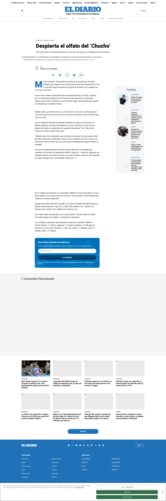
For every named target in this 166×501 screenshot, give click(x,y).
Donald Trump (62, 18)
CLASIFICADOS (86, 459)
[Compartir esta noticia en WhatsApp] (53, 75)
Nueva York (31, 3)
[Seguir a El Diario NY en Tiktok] (84, 445)
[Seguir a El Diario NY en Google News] (88, 445)
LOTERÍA (84, 470)
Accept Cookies (127, 497)
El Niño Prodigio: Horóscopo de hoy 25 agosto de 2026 (136, 99)
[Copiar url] (81, 75)
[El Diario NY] (83, 10)
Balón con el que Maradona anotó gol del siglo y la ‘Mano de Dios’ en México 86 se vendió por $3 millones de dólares (67, 417)
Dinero (114, 3)
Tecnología (25, 477)
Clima (93, 18)
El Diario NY (39, 40)
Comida (130, 3)
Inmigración (77, 3)
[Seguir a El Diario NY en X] (72, 445)
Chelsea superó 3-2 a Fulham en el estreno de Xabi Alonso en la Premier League (98, 383)
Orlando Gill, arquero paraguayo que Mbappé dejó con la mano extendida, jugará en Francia (97, 416)
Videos (152, 3)
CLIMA (83, 466)
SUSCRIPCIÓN (116, 462)
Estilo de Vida (141, 3)
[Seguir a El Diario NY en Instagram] (76, 445)
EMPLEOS (85, 462)
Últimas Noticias (17, 3)
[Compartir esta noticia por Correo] (74, 75)
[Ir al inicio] (29, 445)
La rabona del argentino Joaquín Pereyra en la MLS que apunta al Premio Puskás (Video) (35, 416)
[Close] (163, 492)
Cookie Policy (80, 487)
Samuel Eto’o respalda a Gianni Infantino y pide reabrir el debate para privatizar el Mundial (129, 416)
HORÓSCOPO (116, 466)
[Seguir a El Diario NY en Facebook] (69, 445)
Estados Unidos (45, 3)
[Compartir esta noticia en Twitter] (67, 75)
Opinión (54, 477)
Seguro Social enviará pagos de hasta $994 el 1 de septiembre (137, 147)
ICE (73, 18)
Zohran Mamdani (48, 18)
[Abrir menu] (22, 11)
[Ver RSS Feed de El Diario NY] (103, 445)
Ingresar (143, 10)
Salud (122, 3)
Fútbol (102, 18)
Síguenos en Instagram (116, 18)
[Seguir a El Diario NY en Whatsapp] (99, 445)
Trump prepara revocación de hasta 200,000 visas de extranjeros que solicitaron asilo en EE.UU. (136, 165)
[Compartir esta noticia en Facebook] (60, 75)
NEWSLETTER (116, 459)
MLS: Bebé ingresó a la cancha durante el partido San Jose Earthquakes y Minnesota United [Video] (35, 384)
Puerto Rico (83, 18)
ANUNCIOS (115, 470)
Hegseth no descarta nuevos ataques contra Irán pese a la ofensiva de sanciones (136, 133)
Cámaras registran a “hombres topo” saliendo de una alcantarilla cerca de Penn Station (136, 118)
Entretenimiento (91, 3)
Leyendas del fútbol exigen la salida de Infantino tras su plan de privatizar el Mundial (67, 383)
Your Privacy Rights (127, 487)
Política (66, 3)
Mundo (57, 3)
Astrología (135, 94)
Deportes (105, 3)
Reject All (127, 492)
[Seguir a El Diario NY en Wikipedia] (96, 445)
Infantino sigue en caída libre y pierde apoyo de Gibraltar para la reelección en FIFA (129, 383)
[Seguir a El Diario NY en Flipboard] (92, 445)
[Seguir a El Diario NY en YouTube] (80, 445)
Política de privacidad (70, 262)
